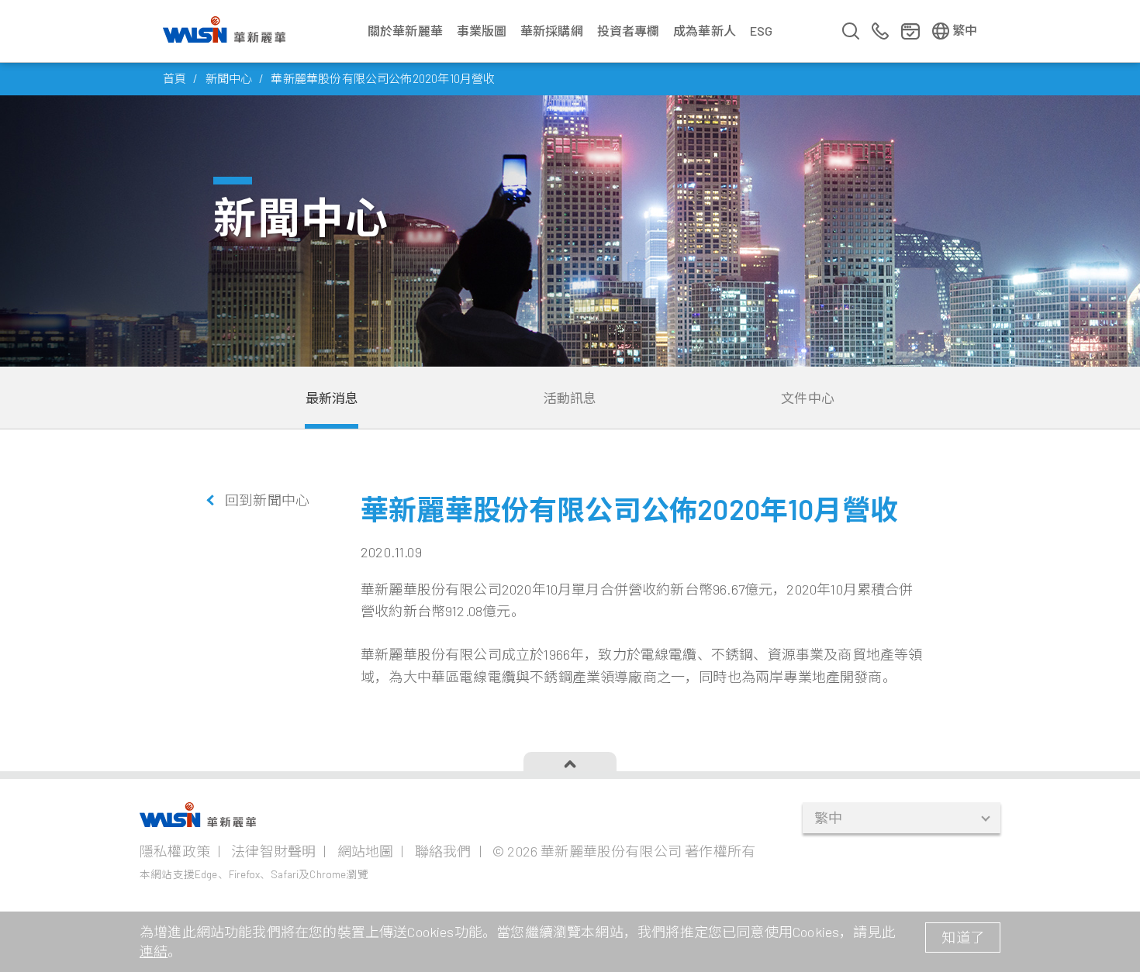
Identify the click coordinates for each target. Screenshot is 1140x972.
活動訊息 (570, 397)
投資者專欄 (628, 30)
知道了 (962, 937)
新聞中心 (229, 78)
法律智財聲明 (273, 851)
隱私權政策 (175, 851)
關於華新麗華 (405, 30)
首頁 (174, 78)
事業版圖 (482, 30)
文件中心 (807, 397)
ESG (761, 30)
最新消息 (332, 397)
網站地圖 (365, 851)
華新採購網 (551, 30)
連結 (154, 951)
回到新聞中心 (267, 499)
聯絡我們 (443, 851)
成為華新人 (704, 30)
